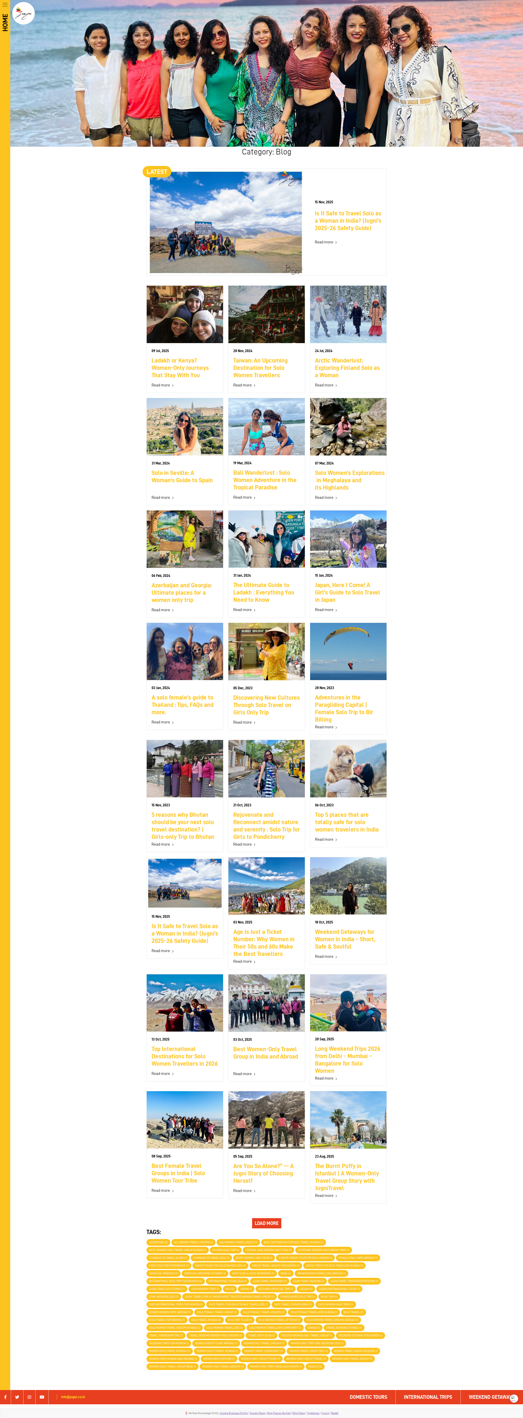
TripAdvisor (313, 1413)
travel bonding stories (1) (344, 1327)
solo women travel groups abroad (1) (332, 1320)
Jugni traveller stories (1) (167, 1288)
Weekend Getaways (492, 1397)
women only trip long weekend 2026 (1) (317, 1343)
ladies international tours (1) (339, 1288)
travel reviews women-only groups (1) (215, 1335)
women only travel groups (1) (264, 1343)
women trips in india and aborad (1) (173, 1358)
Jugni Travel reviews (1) (308, 1281)
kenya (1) (246, 1288)
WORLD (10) (315, 1366)
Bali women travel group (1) (238, 1242)
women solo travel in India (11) (169, 1351)
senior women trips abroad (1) (170, 1312)
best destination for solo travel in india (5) (293, 1242)
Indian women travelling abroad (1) (321, 1273)
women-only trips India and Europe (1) (276, 1366)
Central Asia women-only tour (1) (268, 1250)
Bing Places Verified (279, 1413)
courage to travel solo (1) (211, 1257)
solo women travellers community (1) (275, 1327)
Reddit (335, 1413)
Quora (325, 1413)
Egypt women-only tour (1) (254, 1257)
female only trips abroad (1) (358, 1257)
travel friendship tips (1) (166, 1335)
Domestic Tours (368, 1397)
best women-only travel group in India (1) (177, 1250)
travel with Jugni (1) (261, 1335)
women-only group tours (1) (260, 1358)
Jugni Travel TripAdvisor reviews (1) (354, 1281)
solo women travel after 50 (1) (279, 1320)
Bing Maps (299, 1413)
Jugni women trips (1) (205, 1288)
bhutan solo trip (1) (225, 1250)
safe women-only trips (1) (335, 1304)
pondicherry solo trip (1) (297, 1296)
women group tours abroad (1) (216, 1343)
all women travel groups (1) (193, 1242)
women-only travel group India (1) (172, 1366)
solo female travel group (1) (217, 1312)
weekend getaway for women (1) (360, 1335)
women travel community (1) (263, 1351)
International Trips (428, 1397)
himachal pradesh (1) (163, 1273)
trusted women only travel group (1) (306, 1335)
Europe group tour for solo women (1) (305, 1257)
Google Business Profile (234, 1413)
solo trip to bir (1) (240, 1320)
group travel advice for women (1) (275, 1265)
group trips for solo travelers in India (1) (334, 1265)
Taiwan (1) (313, 1327)
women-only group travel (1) (306, 1358)
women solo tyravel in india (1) (217, 1351)
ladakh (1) (306, 1288)
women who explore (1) (219, 1358)
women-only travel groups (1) (223, 1366)
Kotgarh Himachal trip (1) (275, 1288)
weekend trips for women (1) (169, 1343)
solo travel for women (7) (167, 1320)
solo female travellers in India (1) (314, 1312)
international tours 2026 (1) (227, 1281)
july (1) (230, 1288)
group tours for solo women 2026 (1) (220, 1265)
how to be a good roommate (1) (253, 1273)
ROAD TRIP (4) (329, 1296)
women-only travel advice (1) (352, 1358)
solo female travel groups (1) (263, 1312)
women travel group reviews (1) (356, 1351)
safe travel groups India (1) (293, 1304)
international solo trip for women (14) (175, 1281)
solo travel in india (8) (206, 1320)
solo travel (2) (353, 1312)
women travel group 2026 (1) (308, 1351)
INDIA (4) (286, 1273)
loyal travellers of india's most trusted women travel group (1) (229, 1296)
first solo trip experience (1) (169, 1265)
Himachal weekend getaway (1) (205, 1273)
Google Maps (257, 1413)
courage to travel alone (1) (168, 1257)
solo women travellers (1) (225, 1327)
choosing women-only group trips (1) (323, 1250)
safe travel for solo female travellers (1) (238, 1304)
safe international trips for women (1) (175, 1304)
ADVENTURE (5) (158, 1242)
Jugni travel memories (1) (270, 1281)
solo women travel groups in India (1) (174, 1327)
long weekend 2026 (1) (164, 1296)
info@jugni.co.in (73, 1397)
